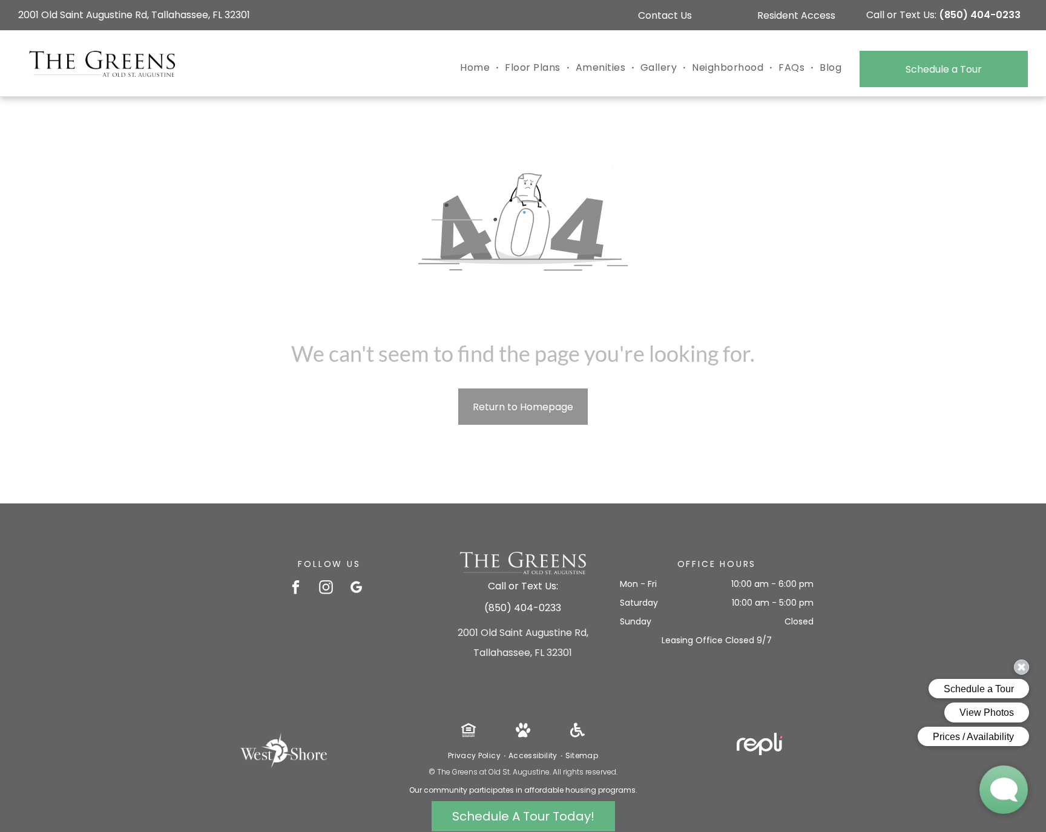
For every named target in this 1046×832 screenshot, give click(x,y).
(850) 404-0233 (980, 15)
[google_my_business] (356, 589)
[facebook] (295, 589)
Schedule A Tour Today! (523, 816)
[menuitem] (476, 67)
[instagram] (326, 589)
